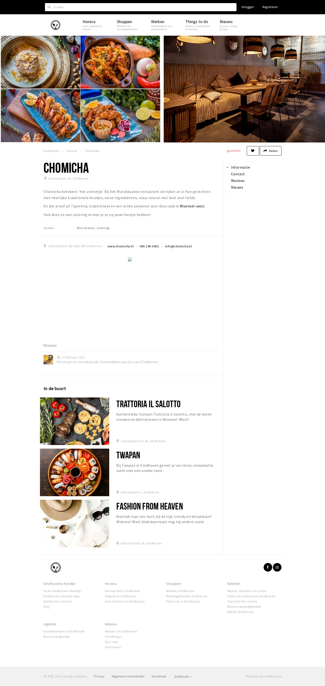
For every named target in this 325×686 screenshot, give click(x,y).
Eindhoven (182, 677)
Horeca (111, 583)
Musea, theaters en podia (247, 591)
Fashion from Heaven (149, 506)
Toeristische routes (242, 601)
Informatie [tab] (240, 167)
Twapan (128, 455)
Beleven (233, 583)
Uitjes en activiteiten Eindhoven (251, 596)
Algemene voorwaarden (128, 676)
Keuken (49, 228)
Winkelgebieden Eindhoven (186, 596)
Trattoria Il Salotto (148, 404)
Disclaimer (159, 676)
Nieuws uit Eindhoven (121, 631)
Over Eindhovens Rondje (62, 591)
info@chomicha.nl (178, 246)
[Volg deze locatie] (253, 151)
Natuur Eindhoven (240, 612)
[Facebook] (268, 567)
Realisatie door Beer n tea (263, 676)
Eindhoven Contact (58, 601)
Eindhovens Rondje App (61, 596)
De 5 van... (112, 642)
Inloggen (248, 7)
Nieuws (111, 624)
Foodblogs (113, 636)
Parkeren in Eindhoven (183, 601)
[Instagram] (277, 567)
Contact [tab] (238, 174)
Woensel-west (192, 206)
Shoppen (173, 583)
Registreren (270, 7)
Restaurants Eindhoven (122, 591)
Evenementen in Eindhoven (64, 631)
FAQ (46, 606)
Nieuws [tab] (237, 187)
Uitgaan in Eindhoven (121, 596)
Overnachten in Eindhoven (125, 601)
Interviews (113, 647)
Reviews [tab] (238, 180)
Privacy (99, 676)
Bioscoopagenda (56, 636)
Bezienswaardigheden (244, 606)
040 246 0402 (149, 246)
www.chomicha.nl (120, 246)
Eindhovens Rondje (59, 583)
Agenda (50, 624)
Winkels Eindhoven (180, 591)
